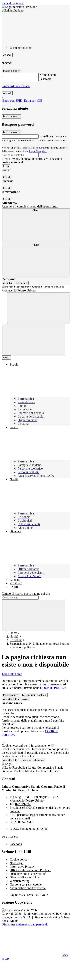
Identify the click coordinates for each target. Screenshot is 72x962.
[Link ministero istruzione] (19, 7)
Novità (14, 636)
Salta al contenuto (13, 3)
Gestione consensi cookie (26, 884)
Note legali (16, 863)
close (6, 357)
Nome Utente (47, 74)
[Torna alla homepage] (36, 288)
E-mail (43, 136)
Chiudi (6, 177)
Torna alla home (12, 674)
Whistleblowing (20, 881)
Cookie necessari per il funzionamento (26, 745)
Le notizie (16, 640)
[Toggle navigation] (33, 339)
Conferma (21, 283)
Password (45, 79)
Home (13, 633)
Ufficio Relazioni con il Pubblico (30, 870)
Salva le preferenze (32, 760)
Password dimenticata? (16, 86)
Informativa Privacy (22, 866)
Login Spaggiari (38, 151)
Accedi (7, 54)
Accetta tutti (16, 699)
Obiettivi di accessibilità (25, 877)
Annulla (7, 283)
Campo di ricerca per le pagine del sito (26, 593)
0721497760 (23, 804)
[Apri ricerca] (38, 308)
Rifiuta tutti (34, 695)
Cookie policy (18, 859)
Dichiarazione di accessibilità (28, 873)
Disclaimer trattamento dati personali (25, 924)
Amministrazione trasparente (28, 888)
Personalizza (10, 695)
